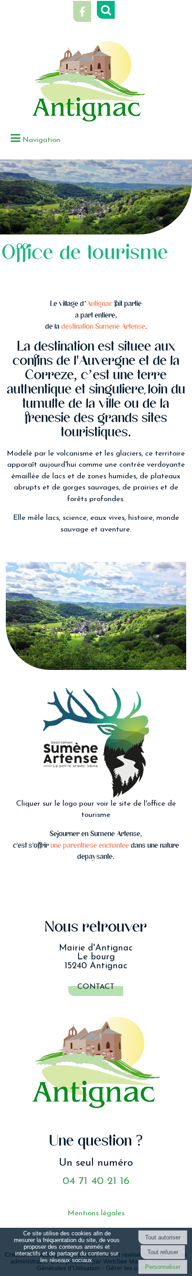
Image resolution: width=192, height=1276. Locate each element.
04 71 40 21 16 (96, 1181)
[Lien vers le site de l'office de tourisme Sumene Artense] (96, 742)
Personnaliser (162, 1266)
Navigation (41, 140)
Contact (95, 987)
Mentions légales (96, 1213)
